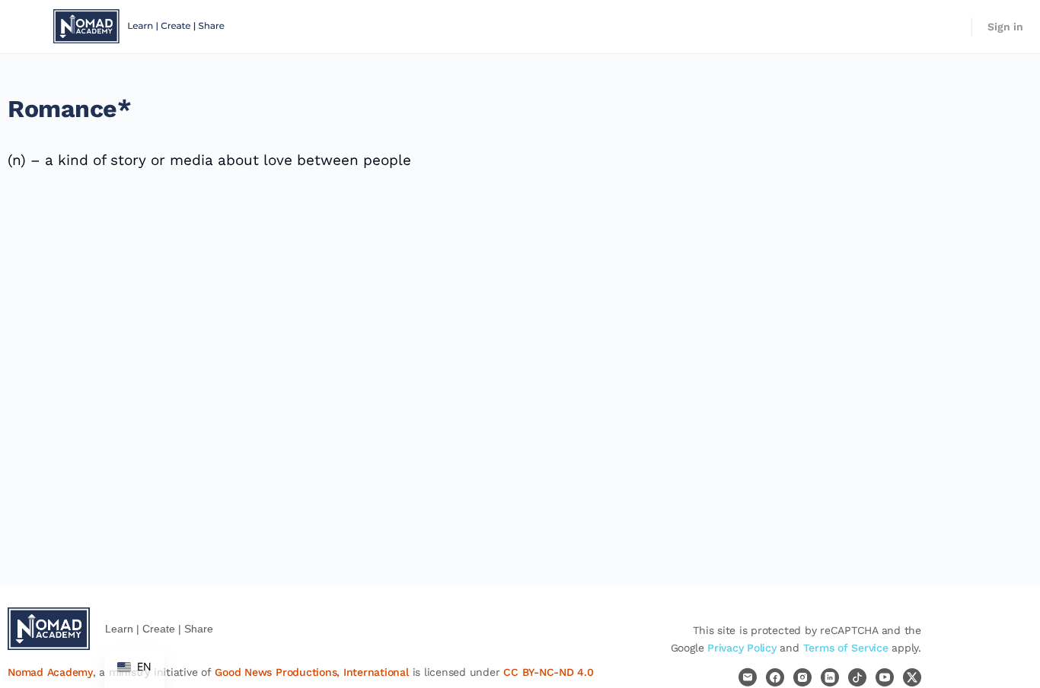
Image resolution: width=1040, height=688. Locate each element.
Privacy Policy (742, 648)
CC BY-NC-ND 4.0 (548, 672)
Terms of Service (845, 648)
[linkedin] (830, 677)
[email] (748, 677)
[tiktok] (857, 677)
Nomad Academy (50, 672)
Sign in (1005, 27)
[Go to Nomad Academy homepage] (141, 25)
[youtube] (885, 677)
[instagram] (802, 677)
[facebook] (775, 677)
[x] (912, 677)
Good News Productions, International (312, 672)
